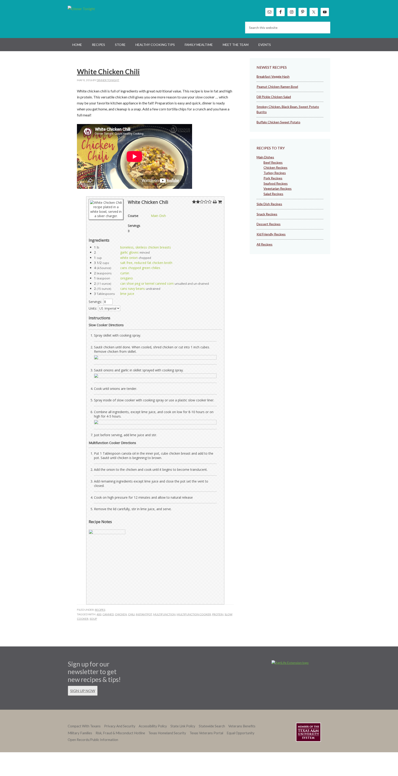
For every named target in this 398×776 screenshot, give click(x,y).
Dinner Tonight (92, 18)
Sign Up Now (82, 690)
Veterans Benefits (241, 726)
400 (99, 614)
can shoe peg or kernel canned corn (147, 283)
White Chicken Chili (108, 71)
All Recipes (264, 244)
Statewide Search (212, 726)
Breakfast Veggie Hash (273, 76)
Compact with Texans (84, 726)
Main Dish (158, 215)
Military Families (80, 733)
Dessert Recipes (269, 224)
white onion (129, 257)
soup (93, 618)
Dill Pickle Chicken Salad (274, 97)
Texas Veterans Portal (206, 733)
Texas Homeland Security (167, 733)
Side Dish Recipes (269, 204)
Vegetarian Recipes (277, 188)
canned (108, 614)
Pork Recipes (272, 178)
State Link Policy (182, 726)
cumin (124, 273)
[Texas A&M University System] (308, 733)
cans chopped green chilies (140, 268)
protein (217, 614)
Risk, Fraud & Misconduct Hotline (120, 733)
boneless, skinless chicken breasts (145, 247)
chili (131, 614)
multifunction (164, 614)
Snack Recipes (267, 214)
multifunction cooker (194, 614)
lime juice (127, 293)
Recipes (100, 609)
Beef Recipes (273, 162)
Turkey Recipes (274, 173)
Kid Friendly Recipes (271, 234)
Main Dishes (265, 157)
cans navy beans (132, 288)
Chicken (121, 614)
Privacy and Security (119, 726)
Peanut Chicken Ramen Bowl (277, 87)
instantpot (144, 614)
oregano (126, 278)
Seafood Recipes (275, 183)
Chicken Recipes (275, 167)
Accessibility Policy (153, 726)
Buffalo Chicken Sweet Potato (278, 122)
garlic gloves (129, 252)
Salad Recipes (273, 194)
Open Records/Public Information (93, 740)
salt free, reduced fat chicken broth (146, 263)
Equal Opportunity (241, 733)
